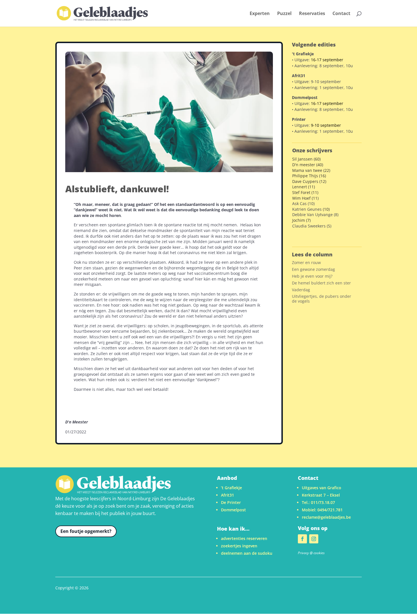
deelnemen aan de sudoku (246, 553)
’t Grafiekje (231, 487)
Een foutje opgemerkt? (85, 531)
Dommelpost (233, 509)
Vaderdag (301, 289)
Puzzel (284, 13)
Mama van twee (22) (311, 170)
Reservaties (312, 13)
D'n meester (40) (307, 164)
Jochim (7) (301, 220)
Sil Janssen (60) (306, 159)
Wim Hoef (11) (305, 198)
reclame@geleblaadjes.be (326, 517)
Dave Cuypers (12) (309, 181)
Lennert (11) (303, 186)
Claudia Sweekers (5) (311, 226)
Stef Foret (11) (305, 192)
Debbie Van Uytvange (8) (315, 214)
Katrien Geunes (307, 209)
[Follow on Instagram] (313, 538)
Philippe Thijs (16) (309, 175)
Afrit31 (227, 495)
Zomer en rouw (306, 262)
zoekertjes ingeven (239, 545)
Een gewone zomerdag (313, 269)
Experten (260, 13)
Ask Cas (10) (303, 203)
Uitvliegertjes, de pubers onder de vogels (321, 299)
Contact (341, 13)
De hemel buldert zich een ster (321, 283)
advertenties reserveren (244, 538)
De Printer (231, 502)
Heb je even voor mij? (312, 276)
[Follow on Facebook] (302, 538)
